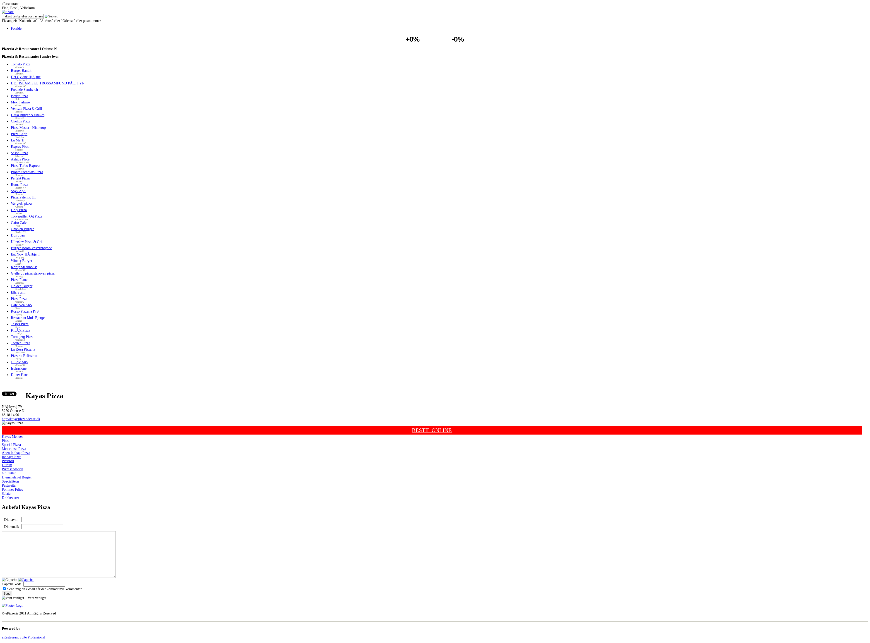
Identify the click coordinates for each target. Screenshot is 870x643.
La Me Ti (17, 140)
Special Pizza (11, 445)
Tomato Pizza (20, 64)
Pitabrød (8, 461)
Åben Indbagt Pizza (16, 453)
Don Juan (18, 235)
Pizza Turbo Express (25, 165)
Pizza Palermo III (23, 197)
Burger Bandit (21, 70)
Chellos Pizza (20, 121)
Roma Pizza (19, 184)
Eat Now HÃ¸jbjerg (25, 254)
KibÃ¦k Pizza (20, 330)
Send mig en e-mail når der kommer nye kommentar (44, 589)
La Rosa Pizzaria (23, 349)
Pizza (6, 440)
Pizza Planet (19, 280)
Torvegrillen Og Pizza (26, 216)
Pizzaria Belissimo (24, 356)
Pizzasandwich (12, 469)
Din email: (11, 526)
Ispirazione (19, 368)
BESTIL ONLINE (432, 430)
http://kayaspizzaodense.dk (21, 419)
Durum (7, 465)
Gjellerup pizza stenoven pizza (33, 273)
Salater (7, 493)
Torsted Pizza (20, 343)
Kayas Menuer (12, 436)
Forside (16, 28)
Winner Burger (21, 261)
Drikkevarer (10, 498)
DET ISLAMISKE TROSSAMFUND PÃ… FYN (48, 83)
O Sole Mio (19, 362)
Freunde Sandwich (24, 89)
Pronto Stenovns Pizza (27, 172)
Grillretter (9, 473)
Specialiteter (10, 481)
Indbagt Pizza (11, 457)
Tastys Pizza (20, 324)
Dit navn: (10, 519)
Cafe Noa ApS (21, 305)
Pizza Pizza (19, 299)
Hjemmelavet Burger (17, 477)
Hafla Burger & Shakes (27, 115)
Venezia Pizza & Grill (26, 108)
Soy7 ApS (18, 191)
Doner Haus (19, 375)
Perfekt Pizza (20, 178)
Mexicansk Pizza (14, 449)
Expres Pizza (20, 146)
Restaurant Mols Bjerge (28, 318)
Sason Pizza (19, 153)
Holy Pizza (19, 210)
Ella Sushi (18, 292)
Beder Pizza (19, 96)
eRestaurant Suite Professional (23, 637)
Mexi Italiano (20, 102)
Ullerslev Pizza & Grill (27, 242)
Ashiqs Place (20, 159)
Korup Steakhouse (24, 267)
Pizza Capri (19, 134)
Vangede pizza (21, 204)
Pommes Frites (12, 489)
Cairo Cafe (19, 223)
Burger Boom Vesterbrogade (31, 248)
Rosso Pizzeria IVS (25, 311)
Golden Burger (21, 286)
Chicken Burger (22, 229)
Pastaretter (9, 485)
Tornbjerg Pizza (22, 337)
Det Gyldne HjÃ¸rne (26, 77)
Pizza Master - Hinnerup (28, 127)
